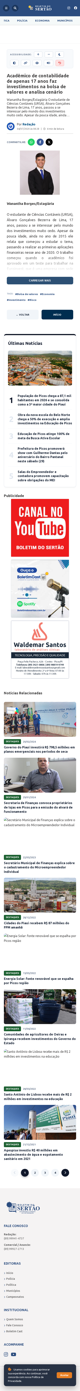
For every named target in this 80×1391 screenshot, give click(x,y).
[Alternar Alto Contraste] (14, 63)
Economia (42, 20)
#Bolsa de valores (26, 294)
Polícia (22, 20)
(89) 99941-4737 (14, 1238)
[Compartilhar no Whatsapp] (31, 142)
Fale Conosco (14, 1325)
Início (57, 314)
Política (11, 1284)
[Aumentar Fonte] (38, 54)
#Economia (47, 294)
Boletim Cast (14, 1331)
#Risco (32, 300)
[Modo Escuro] (59, 54)
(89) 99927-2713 (14, 1248)
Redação (29, 124)
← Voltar (22, 314)
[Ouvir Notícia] (48, 63)
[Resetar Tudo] (60, 63)
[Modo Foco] (37, 63)
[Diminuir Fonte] (49, 54)
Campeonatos (15, 1296)
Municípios (65, 20)
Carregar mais (40, 280)
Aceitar (64, 1375)
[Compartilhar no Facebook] (40, 142)
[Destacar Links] (25, 63)
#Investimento (16, 300)
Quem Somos (14, 1319)
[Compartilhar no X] (49, 142)
